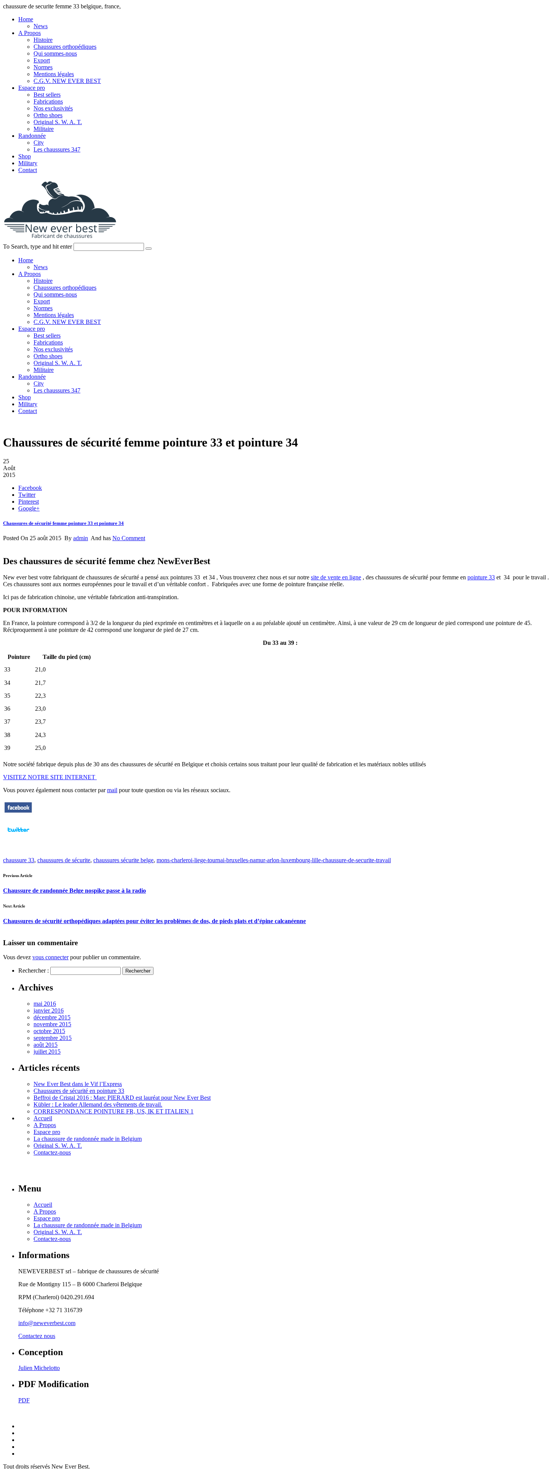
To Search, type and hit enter (37, 246)
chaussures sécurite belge (123, 860)
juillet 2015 (47, 1051)
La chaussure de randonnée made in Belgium (88, 1139)
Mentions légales (54, 74)
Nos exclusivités (53, 108)
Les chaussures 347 (57, 149)
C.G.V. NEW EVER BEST (67, 81)
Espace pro (31, 88)
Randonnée (32, 135)
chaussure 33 (18, 860)
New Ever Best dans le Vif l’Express (78, 1084)
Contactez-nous (52, 1152)
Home (25, 19)
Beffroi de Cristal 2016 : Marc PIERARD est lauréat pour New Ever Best (122, 1097)
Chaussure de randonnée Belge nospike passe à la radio (74, 890)
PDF (24, 1400)
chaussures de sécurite (63, 860)
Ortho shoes (48, 115)
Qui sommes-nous (55, 53)
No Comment (128, 538)
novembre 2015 (52, 1024)
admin (80, 538)
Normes (43, 67)
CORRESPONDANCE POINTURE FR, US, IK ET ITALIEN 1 (114, 1111)
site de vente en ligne (336, 577)
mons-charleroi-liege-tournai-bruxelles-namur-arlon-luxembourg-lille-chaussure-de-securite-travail (274, 860)
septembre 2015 (53, 1038)
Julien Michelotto (39, 1368)
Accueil (43, 1118)
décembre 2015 (52, 1017)
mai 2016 (45, 1003)
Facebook (30, 488)
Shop (24, 156)
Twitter (26, 494)
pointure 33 (481, 577)
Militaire (44, 129)
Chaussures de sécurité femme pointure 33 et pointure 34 (63, 523)
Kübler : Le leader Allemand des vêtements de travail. (98, 1104)
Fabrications (48, 101)
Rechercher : (33, 970)
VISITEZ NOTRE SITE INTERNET (50, 777)
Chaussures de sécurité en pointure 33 (79, 1091)
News (41, 26)
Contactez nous (36, 1336)
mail (112, 790)
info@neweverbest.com (46, 1323)
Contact (27, 170)
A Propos (29, 33)
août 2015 (46, 1044)
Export (42, 60)
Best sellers (47, 94)
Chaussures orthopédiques (65, 46)
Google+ (29, 508)
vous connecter (50, 957)
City (39, 142)
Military (27, 163)
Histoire (43, 40)
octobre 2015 (49, 1031)
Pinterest (28, 501)
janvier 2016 (49, 1010)
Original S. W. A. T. (58, 122)
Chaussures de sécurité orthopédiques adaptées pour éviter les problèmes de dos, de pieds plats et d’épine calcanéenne (154, 921)
